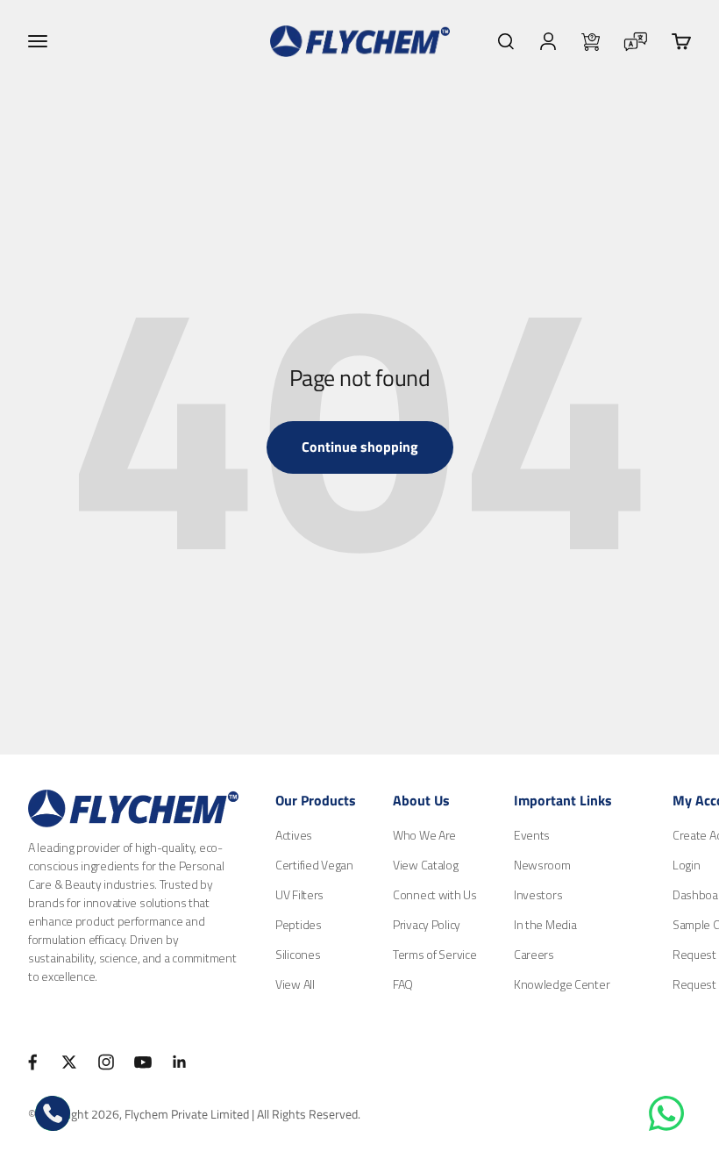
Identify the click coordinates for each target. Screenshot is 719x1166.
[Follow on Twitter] (69, 1062)
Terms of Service (435, 954)
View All (295, 984)
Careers (534, 954)
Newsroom (542, 864)
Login (687, 864)
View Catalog (426, 864)
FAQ (403, 984)
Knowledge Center (562, 984)
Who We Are (424, 835)
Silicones (297, 954)
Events (532, 835)
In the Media (545, 924)
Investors (538, 894)
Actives (293, 835)
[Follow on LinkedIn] (179, 1062)
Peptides (298, 924)
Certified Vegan (314, 864)
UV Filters (299, 894)
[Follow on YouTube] (143, 1062)
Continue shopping (360, 446)
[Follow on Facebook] (32, 1062)
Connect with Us (435, 894)
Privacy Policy (426, 924)
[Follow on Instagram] (106, 1062)
